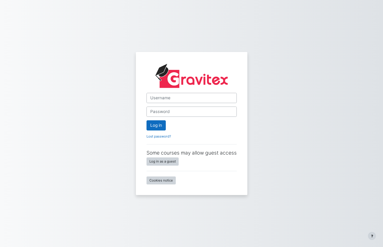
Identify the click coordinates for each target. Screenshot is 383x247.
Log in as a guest (162, 161)
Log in (156, 125)
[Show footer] (372, 236)
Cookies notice (161, 180)
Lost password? (159, 136)
